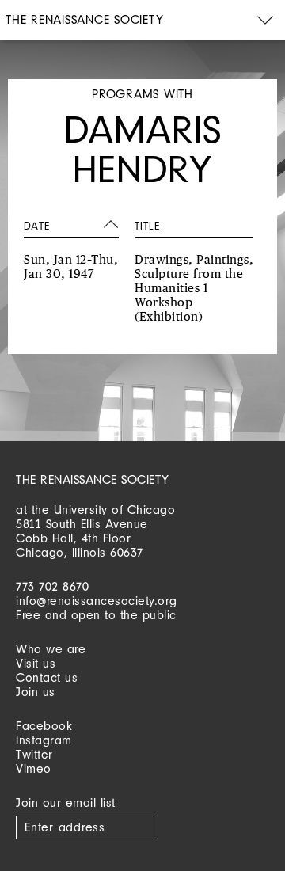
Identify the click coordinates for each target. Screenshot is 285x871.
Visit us (35, 663)
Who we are (51, 648)
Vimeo (33, 768)
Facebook (44, 725)
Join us (35, 691)
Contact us (47, 677)
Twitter (34, 754)
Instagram (44, 739)
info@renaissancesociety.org (96, 600)
